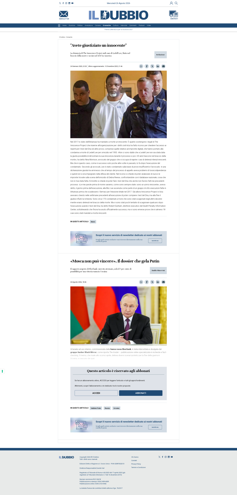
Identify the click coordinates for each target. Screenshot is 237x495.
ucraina (116, 408)
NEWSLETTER (64, 18)
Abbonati (174, 19)
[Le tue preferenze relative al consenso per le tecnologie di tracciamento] (2, 371)
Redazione (160, 55)
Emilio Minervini (158, 270)
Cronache (69, 37)
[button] (172, 3)
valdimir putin (96, 408)
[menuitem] (64, 25)
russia (107, 408)
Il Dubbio (62, 37)
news (93, 222)
